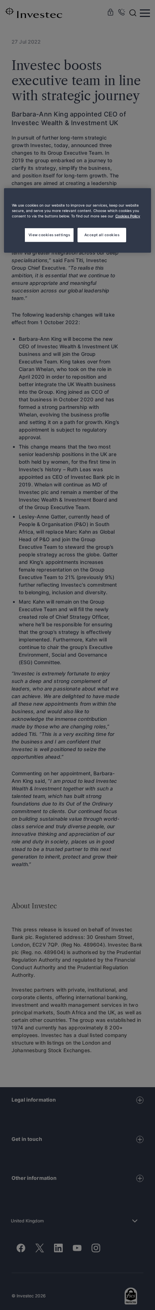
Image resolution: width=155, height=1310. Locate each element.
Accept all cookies (102, 234)
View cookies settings (49, 234)
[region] (77, 220)
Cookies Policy (127, 216)
